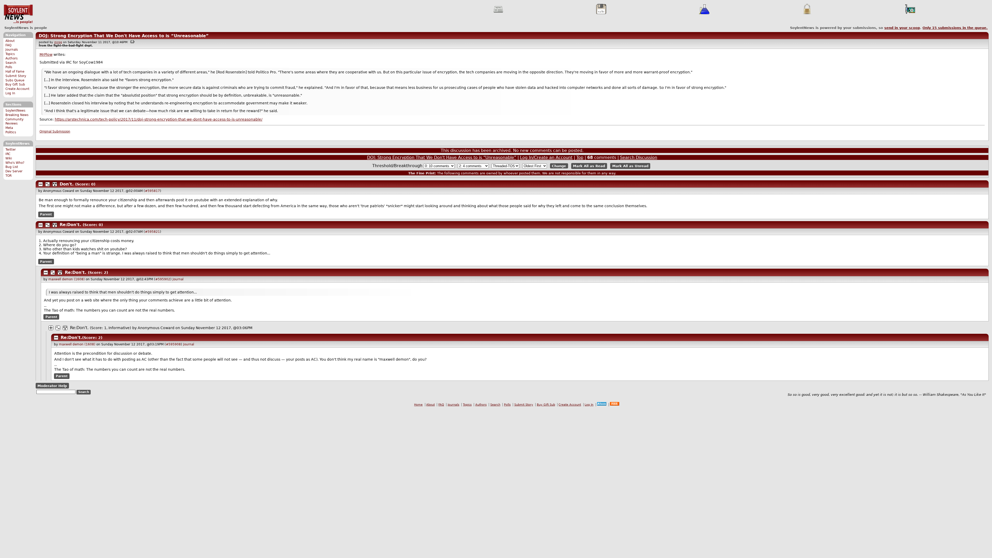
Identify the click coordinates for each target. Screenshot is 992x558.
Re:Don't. (70, 224)
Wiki (8, 158)
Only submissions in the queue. (955, 28)
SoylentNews (18, 14)
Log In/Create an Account (546, 157)
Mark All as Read (589, 166)
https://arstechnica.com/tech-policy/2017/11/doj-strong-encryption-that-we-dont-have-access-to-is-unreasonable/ (158, 119)
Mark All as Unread (630, 166)
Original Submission (55, 131)
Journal (178, 279)
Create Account (17, 89)
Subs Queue (14, 80)
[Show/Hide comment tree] (47, 184)
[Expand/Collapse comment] (40, 184)
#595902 (162, 279)
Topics (10, 54)
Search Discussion (638, 157)
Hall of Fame (14, 71)
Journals (11, 49)
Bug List (11, 167)
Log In (10, 93)
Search (10, 63)
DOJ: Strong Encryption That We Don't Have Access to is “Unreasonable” (124, 35)
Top (579, 157)
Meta (9, 128)
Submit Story (15, 76)
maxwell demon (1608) (66, 279)
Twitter (10, 149)
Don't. (67, 184)
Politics (10, 132)
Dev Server (13, 171)
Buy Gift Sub (15, 84)
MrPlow (46, 54)
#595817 (152, 191)
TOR (8, 175)
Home (418, 404)
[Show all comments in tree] (54, 184)
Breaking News (16, 115)
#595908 (173, 344)
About (10, 41)
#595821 (152, 232)
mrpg (58, 42)
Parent (46, 214)
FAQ (8, 45)
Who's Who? (14, 163)
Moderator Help (52, 386)
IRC (7, 154)
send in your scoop (902, 28)
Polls (8, 67)
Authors (11, 58)
